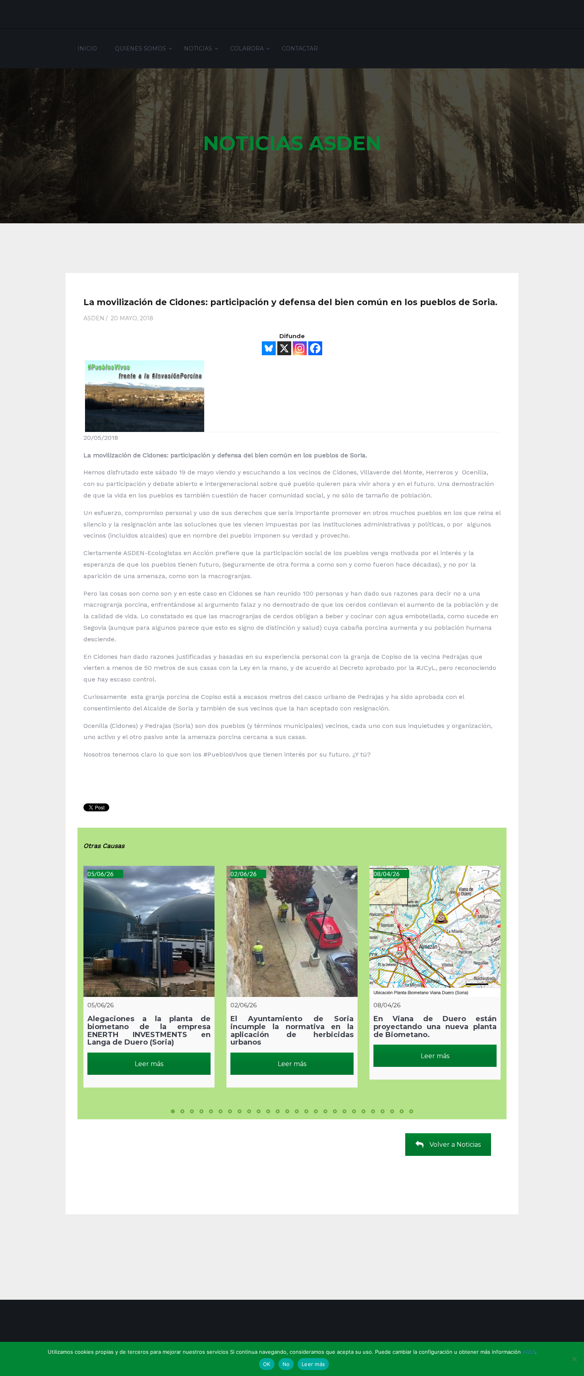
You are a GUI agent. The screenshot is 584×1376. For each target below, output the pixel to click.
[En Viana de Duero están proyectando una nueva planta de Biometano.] (435, 931)
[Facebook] (315, 348)
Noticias (198, 48)
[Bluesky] (269, 348)
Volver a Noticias (455, 1144)
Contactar (300, 48)
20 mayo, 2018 (132, 318)
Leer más (149, 1064)
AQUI (528, 1352)
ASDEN (93, 318)
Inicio (87, 48)
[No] (574, 1359)
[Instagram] (300, 348)
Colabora (247, 48)
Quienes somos (140, 48)
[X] (284, 348)
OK (267, 1364)
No (286, 1364)
